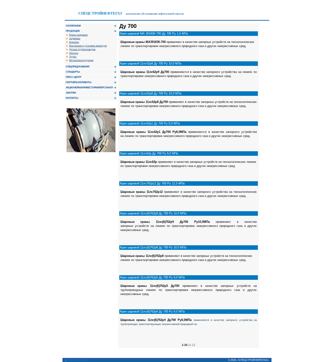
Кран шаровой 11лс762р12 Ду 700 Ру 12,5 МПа (152, 183)
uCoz (84, 360)
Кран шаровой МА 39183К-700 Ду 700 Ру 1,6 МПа (154, 33)
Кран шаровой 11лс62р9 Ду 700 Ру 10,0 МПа (150, 63)
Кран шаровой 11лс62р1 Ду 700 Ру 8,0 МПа (150, 123)
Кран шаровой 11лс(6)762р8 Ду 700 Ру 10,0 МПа (153, 247)
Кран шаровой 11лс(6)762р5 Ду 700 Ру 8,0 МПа (152, 277)
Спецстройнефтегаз (100, 13)
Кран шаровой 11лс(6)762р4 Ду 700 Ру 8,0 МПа (152, 311)
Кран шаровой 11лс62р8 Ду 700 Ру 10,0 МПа (150, 93)
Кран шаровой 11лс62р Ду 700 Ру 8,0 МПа (149, 153)
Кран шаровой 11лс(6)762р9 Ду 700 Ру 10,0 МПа (153, 213)
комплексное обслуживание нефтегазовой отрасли (155, 13)
